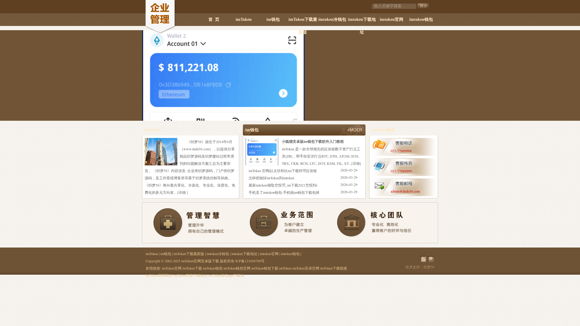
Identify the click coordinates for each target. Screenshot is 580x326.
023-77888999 (401, 170)
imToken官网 (172, 268)
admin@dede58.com (405, 191)
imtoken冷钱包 (332, 19)
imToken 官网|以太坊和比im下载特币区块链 (283, 170)
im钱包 (273, 19)
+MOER (354, 129)
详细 (182, 192)
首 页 (213, 19)
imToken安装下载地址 (190, 275)
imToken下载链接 (333, 268)
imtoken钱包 (421, 19)
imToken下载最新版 (302, 21)
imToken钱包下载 (264, 268)
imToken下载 (192, 268)
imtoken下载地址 (362, 21)
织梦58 (429, 266)
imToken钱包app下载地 (226, 275)
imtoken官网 (391, 19)
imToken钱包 (213, 268)
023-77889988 (401, 150)
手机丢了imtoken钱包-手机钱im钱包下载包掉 (284, 192)
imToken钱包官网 (237, 268)
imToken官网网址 (159, 275)
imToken (244, 19)
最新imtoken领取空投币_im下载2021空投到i (283, 185)
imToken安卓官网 (305, 268)
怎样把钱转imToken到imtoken (271, 177)
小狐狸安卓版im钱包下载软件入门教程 (313, 141)
